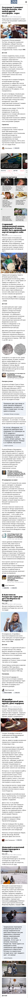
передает (18, 639)
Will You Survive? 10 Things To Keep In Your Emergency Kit (20, 188)
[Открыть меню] (26, 2)
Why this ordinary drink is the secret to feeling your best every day (20, 218)
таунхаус (14, 677)
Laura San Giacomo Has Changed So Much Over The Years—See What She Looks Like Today (7, 203)
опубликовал (13, 901)
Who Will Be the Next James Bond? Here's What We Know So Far (7, 188)
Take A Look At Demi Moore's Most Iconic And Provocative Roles (7, 218)
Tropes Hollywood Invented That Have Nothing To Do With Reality (21, 202)
